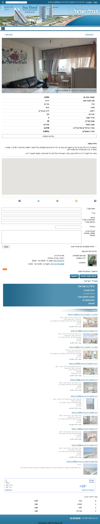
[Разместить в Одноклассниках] (76, 201)
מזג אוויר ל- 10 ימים (88, 490)
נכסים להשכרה (89, 293)
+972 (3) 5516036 (57, 264)
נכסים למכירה (89, 290)
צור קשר (6, 9)
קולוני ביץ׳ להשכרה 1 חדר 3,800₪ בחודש (83, 347)
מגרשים (91, 303)
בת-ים (91, 482)
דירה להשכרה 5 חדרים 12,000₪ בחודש (84, 331)
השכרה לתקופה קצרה (86, 297)
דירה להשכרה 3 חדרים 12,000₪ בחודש (84, 396)
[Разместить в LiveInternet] (57, 201)
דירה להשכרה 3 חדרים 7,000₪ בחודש (85, 429)
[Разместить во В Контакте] (95, 201)
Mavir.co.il (8, 490)
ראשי (96, 2)
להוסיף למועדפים (8, 7)
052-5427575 (59, 261)
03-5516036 (75, 518)
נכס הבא (9, 34)
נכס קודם (89, 34)
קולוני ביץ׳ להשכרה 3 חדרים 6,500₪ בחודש (83, 314)
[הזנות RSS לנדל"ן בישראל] (5, 269)
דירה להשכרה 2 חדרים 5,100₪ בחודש (85, 412)
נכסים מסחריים (89, 300)
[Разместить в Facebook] (20, 201)
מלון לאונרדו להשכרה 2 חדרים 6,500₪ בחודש (82, 461)
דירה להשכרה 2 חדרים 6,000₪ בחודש (85, 445)
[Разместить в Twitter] (39, 201)
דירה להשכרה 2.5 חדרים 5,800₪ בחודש (84, 380)
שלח (6, 247)
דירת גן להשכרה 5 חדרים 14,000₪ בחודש (83, 363)
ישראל (91, 480)
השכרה (89, 2)
